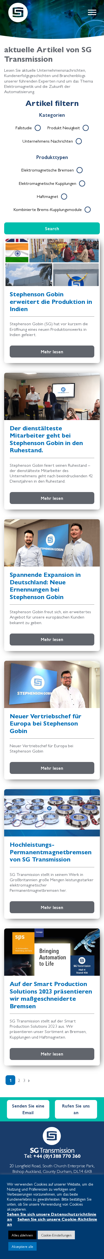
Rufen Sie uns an (76, 1109)
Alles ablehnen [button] (22, 1235)
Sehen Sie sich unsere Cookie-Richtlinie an (52, 1221)
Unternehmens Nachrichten (47, 140)
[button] (92, 12)
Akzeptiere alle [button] (22, 1246)
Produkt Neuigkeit (63, 127)
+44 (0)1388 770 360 (56, 1155)
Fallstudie (24, 127)
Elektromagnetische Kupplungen (47, 183)
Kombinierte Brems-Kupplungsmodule (48, 209)
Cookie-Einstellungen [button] (56, 1235)
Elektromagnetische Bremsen (47, 169)
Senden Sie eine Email (28, 1109)
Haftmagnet (47, 196)
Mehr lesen (52, 351)
